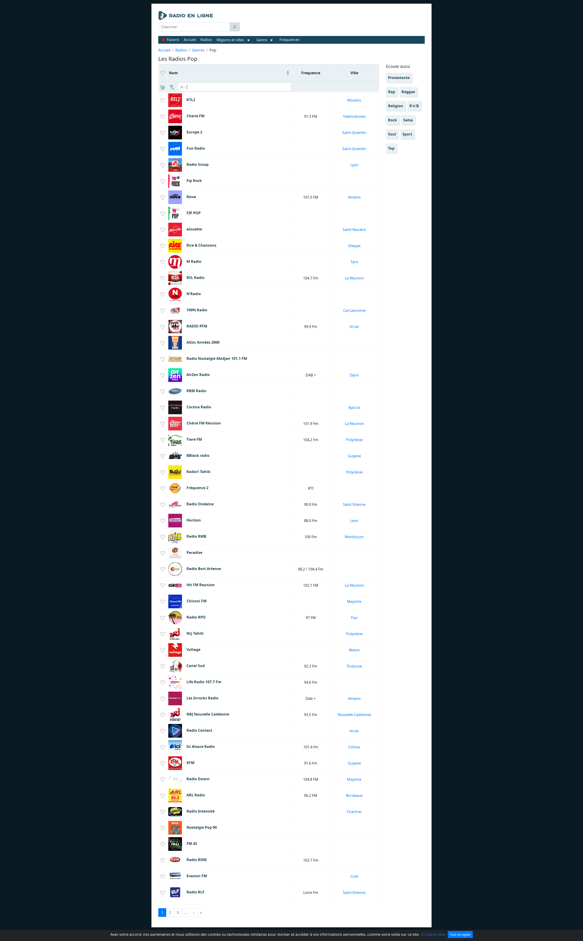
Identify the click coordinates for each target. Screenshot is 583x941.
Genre (261, 39)
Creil (354, 876)
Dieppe (354, 245)
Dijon (354, 375)
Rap (391, 91)
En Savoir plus (433, 934)
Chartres (354, 811)
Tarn (354, 261)
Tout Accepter (460, 934)
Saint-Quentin (354, 132)
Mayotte (354, 601)
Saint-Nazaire (354, 229)
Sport (407, 134)
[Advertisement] (333, 22)
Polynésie (354, 439)
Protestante (399, 77)
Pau (354, 617)
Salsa (408, 120)
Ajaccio (354, 407)
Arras (354, 326)
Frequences (289, 39)
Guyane (354, 455)
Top (391, 148)
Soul (392, 134)
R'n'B (414, 105)
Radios (206, 39)
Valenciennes (354, 116)
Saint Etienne (354, 504)
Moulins (354, 100)
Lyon (354, 164)
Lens (354, 520)
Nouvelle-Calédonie (354, 714)
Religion (395, 105)
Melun (354, 649)
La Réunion (354, 278)
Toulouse (354, 666)
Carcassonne (354, 310)
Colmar (354, 746)
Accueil (190, 39)
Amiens (354, 197)
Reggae (408, 91)
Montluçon (354, 536)
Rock (392, 120)
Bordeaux (354, 795)
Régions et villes (230, 39)
